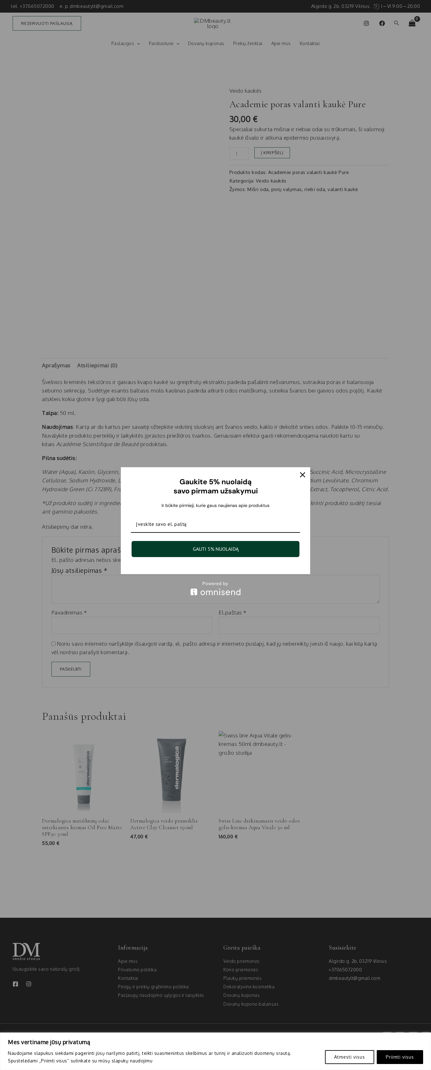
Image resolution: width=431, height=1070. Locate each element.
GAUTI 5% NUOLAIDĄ (216, 549)
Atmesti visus (349, 1057)
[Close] (302, 474)
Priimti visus (400, 1057)
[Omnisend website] (215, 588)
